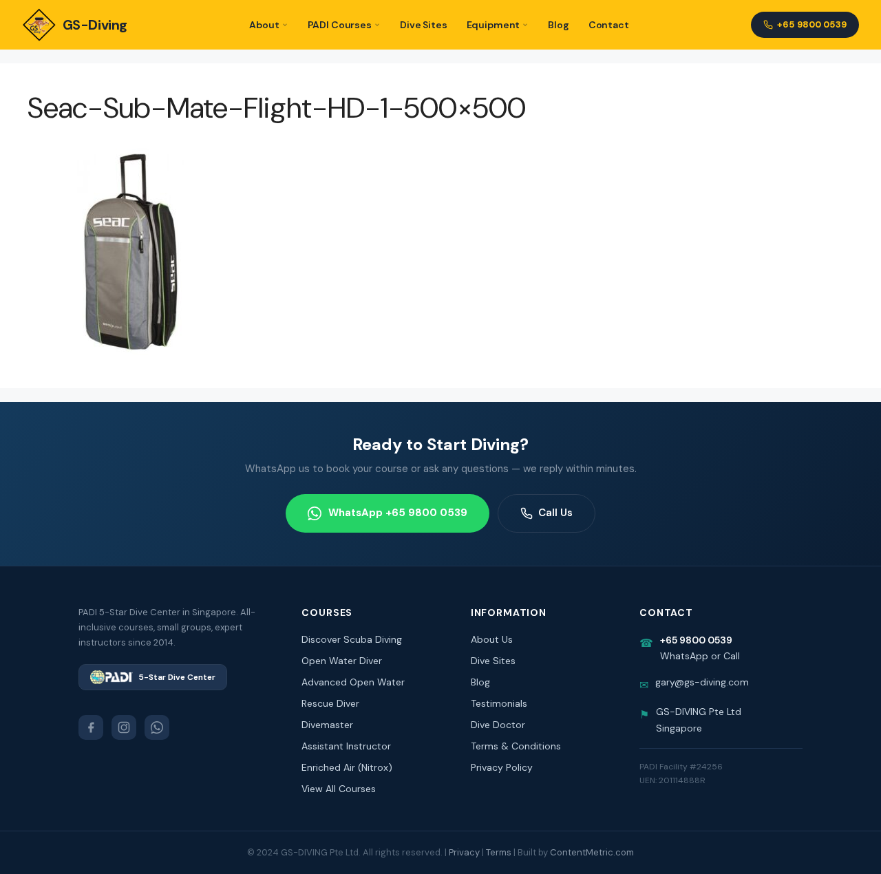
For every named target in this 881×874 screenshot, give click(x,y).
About (264, 25)
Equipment (493, 25)
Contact (608, 25)
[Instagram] (124, 727)
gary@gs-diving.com (702, 682)
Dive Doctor (498, 724)
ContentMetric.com (592, 852)
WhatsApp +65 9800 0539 (397, 513)
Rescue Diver (330, 703)
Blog (558, 25)
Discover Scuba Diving (351, 639)
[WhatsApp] (157, 727)
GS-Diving (95, 25)
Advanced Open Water (353, 682)
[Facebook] (90, 727)
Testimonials (499, 703)
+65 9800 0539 (812, 24)
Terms (498, 852)
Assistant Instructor (346, 746)
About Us (492, 639)
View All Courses (338, 788)
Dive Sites (423, 25)
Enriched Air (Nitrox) (346, 767)
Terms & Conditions (516, 746)
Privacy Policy (502, 767)
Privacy (464, 852)
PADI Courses (340, 25)
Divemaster (327, 724)
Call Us (555, 513)
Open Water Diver (341, 660)
